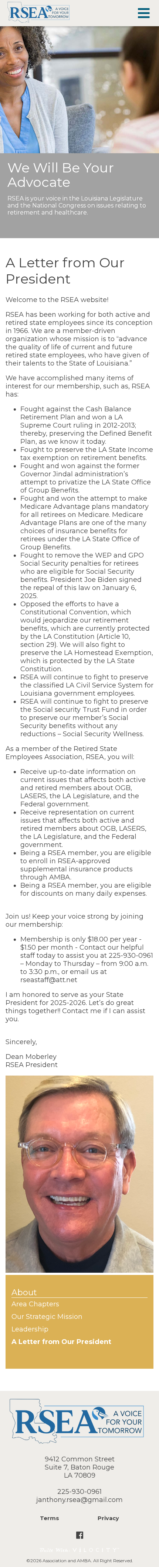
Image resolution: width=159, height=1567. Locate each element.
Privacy (108, 1518)
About (24, 1292)
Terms (49, 1518)
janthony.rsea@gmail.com (79, 1500)
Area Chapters (35, 1304)
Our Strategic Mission (46, 1317)
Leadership (29, 1329)
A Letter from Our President (61, 1342)
